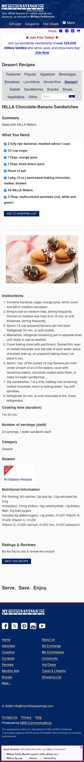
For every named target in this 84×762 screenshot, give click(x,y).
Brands (7, 677)
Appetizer (47, 74)
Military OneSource (42, 16)
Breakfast (12, 81)
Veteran (33, 758)
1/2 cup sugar (18, 150)
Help (38, 717)
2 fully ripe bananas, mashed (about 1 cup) (39, 143)
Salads (15, 89)
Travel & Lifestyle (54, 671)
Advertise (8, 646)
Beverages (67, 74)
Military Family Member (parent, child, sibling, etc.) (32, 754)
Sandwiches (33, 89)
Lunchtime (31, 81)
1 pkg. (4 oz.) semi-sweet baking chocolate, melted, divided (37, 180)
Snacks (53, 89)
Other (33, 96)
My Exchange (51, 646)
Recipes (7, 664)
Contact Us (9, 717)
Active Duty (50, 758)
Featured (13, 74)
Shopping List (51, 677)
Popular (30, 74)
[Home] (23, 8)
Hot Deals (51, 23)
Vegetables (16, 96)
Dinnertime (52, 81)
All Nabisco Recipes (18, 479)
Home (6, 639)
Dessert (71, 81)
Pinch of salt (17, 170)
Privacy (26, 717)
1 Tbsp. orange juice (22, 157)
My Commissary (53, 652)
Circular (15, 23)
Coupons (32, 23)
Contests (8, 658)
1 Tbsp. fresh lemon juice (26, 164)
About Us (48, 639)
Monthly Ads (10, 671)
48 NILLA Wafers (20, 190)
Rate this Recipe (16, 561)
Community (50, 658)
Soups (67, 89)
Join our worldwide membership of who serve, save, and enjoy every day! (42, 45)
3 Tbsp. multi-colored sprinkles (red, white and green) (40, 199)
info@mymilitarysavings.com (33, 706)
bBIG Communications (36, 722)
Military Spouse (14, 758)
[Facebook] (5, 625)
